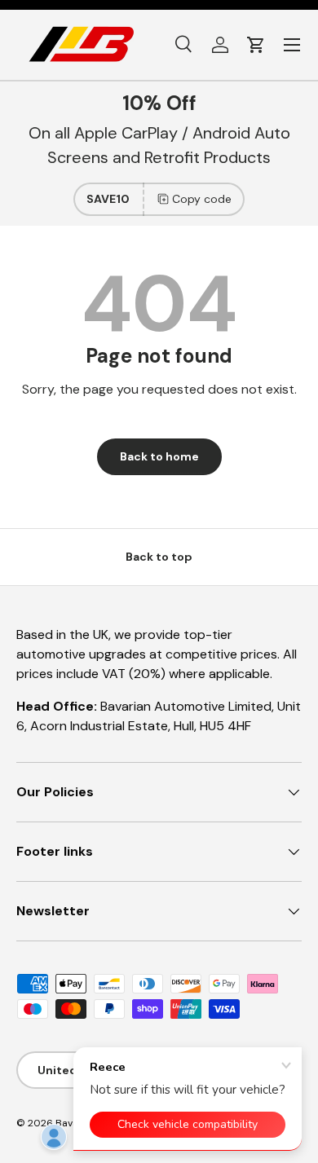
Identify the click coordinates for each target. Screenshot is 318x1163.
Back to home (159, 456)
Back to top (159, 556)
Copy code (202, 199)
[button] (256, 45)
